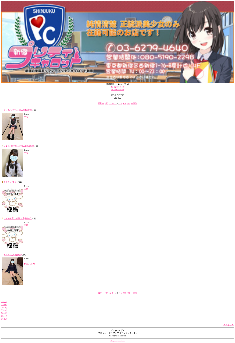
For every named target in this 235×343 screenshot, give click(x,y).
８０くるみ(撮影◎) (13, 254)
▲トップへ (228, 324)
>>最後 (134, 103)
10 (125, 103)
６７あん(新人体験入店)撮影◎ (18, 110)
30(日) (4, 319)
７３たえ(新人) (10, 182)
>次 (128, 103)
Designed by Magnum (117, 341)
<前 (106, 103)
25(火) (4, 304)
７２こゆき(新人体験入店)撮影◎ (19, 146)
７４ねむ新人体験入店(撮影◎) (18, 218)
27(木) (4, 310)
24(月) (4, 301)
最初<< (101, 103)
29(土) (4, 316)
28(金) (4, 313)
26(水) (4, 307)
